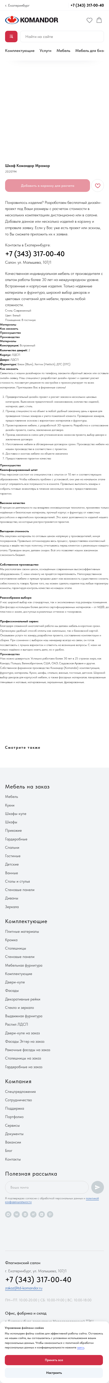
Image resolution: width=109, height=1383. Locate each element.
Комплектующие (19, 50)
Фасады (12, 990)
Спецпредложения (20, 1091)
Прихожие (13, 830)
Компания (18, 1081)
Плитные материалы (22, 931)
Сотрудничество (18, 1100)
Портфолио (14, 1116)
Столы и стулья (17, 881)
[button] (89, 20)
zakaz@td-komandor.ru (23, 1288)
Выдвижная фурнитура (23, 1016)
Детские (12, 864)
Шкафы (11, 822)
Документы (14, 1134)
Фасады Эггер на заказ (24, 1041)
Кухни (9, 805)
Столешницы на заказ (23, 1058)
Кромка (11, 940)
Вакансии (13, 1142)
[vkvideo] (25, 1214)
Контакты (13, 1159)
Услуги (45, 50)
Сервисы (12, 1125)
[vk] (16, 1214)
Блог (8, 1150)
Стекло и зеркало (19, 1007)
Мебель (63, 50)
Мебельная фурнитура (23, 965)
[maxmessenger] (8, 1214)
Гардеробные (16, 839)
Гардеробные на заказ (23, 1067)
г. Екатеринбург (17, 5)
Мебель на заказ (27, 786)
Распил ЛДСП (16, 1024)
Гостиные (13, 856)
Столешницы (15, 948)
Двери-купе (15, 982)
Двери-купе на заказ (22, 1033)
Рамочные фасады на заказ (27, 1050)
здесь (80, 1347)
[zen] (42, 1214)
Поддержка (14, 1108)
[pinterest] (50, 1214)
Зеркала (12, 907)
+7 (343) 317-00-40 (87, 5)
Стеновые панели (19, 889)
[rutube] (33, 1214)
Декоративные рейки (22, 999)
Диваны (11, 898)
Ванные (11, 873)
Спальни (12, 847)
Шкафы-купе (15, 813)
